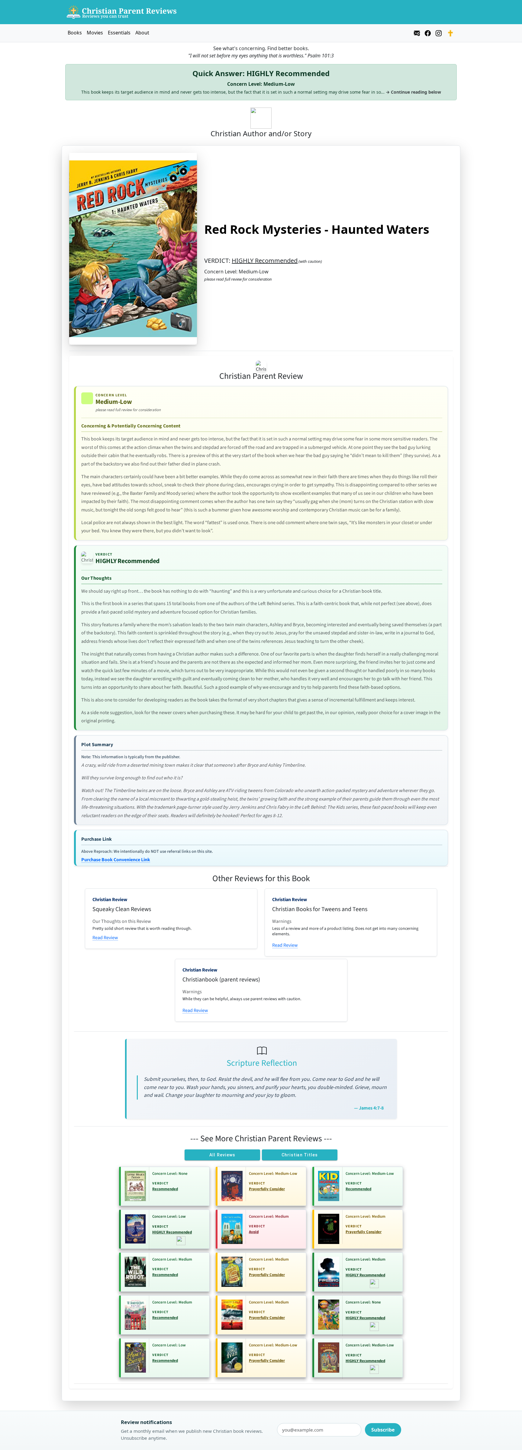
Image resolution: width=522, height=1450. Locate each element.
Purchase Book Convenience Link (115, 859)
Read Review (105, 937)
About (142, 32)
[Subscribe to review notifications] (416, 32)
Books (75, 32)
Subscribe (383, 1429)
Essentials (119, 32)
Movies (95, 32)
